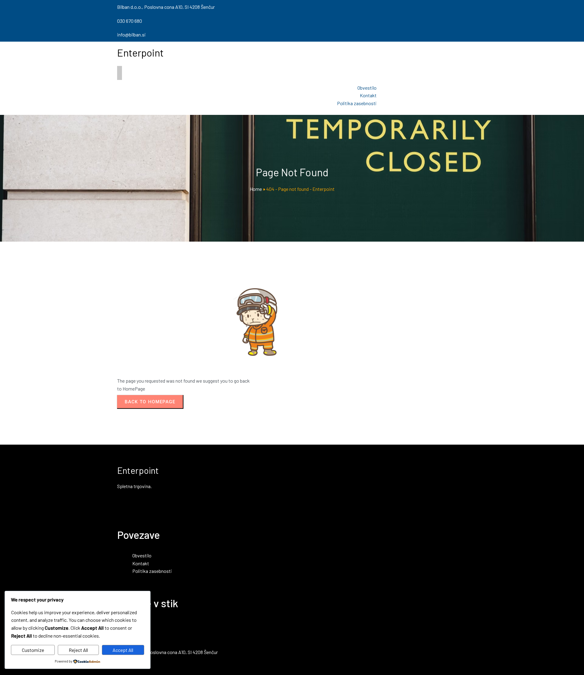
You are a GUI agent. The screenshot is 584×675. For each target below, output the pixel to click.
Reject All (78, 650)
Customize (33, 650)
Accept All (123, 650)
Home (256, 189)
